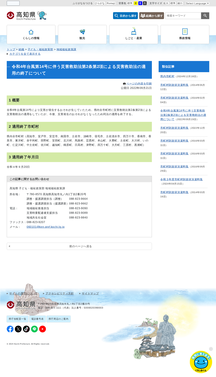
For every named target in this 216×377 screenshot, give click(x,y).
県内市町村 (167, 76)
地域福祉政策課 (66, 49)
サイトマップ (90, 293)
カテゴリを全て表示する (25, 53)
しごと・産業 (133, 38)
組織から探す (154, 15)
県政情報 (185, 38)
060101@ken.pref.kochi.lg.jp (46, 226)
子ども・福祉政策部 (40, 49)
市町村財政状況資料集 (174, 84)
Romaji (111, 3)
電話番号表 (37, 319)
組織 (21, 49)
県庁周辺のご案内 (59, 319)
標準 (129, 3)
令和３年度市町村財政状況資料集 (181, 179)
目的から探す (128, 15)
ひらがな (100, 3)
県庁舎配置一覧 (17, 319)
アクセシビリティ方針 (60, 293)
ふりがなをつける (83, 3)
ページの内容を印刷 (139, 83)
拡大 (165, 3)
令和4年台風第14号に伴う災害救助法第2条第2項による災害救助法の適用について (183, 115)
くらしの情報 (31, 38)
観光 (82, 38)
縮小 (180, 3)
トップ (11, 49)
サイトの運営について (23, 293)
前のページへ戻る (80, 246)
